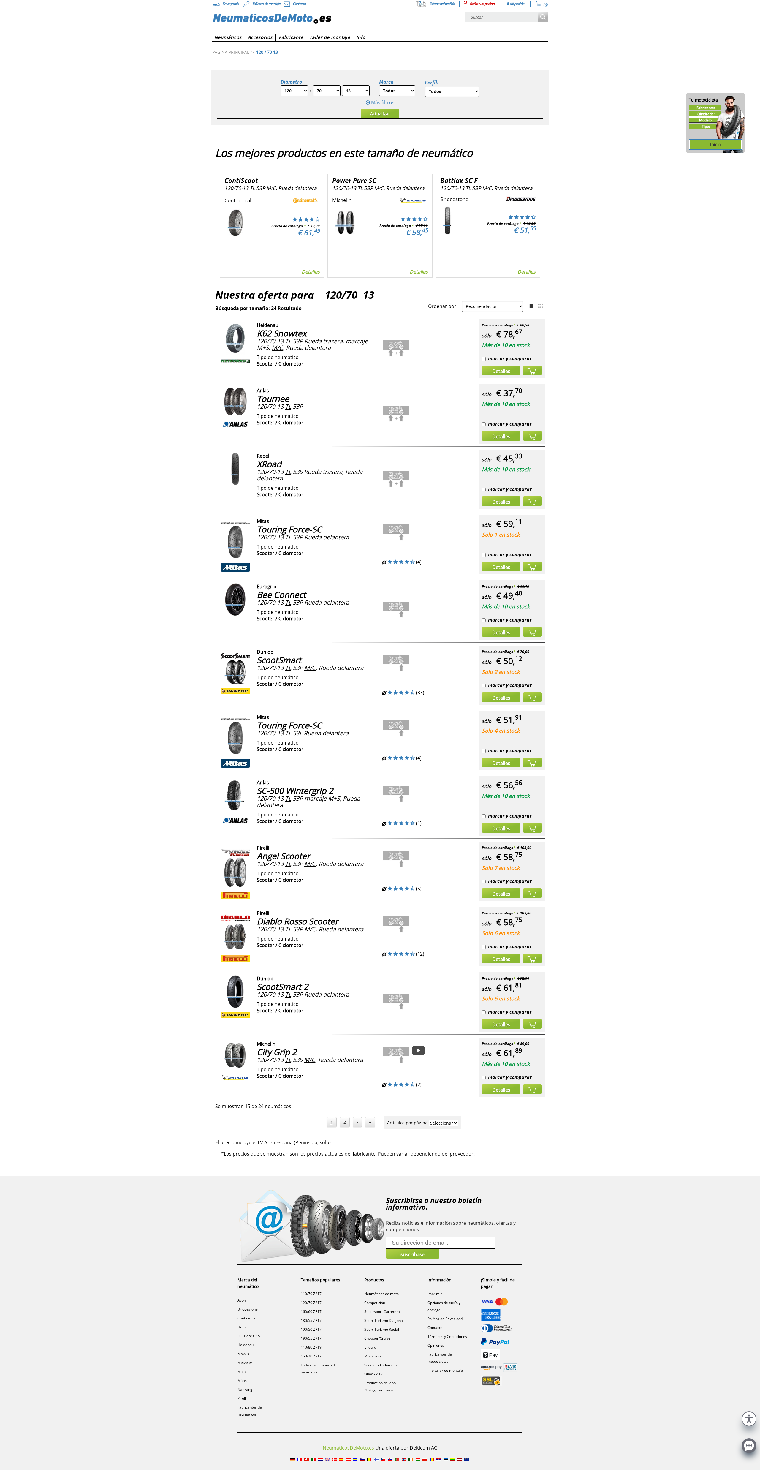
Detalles (311, 271)
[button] (749, 1418)
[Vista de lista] (531, 306)
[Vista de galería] (540, 306)
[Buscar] (543, 17)
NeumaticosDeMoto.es (348, 1447)
